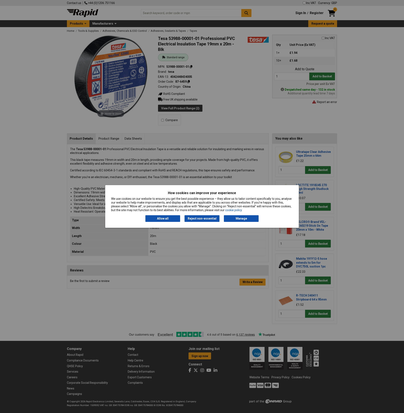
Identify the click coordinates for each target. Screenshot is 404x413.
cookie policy (233, 210)
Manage (241, 218)
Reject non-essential (202, 218)
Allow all (163, 218)
